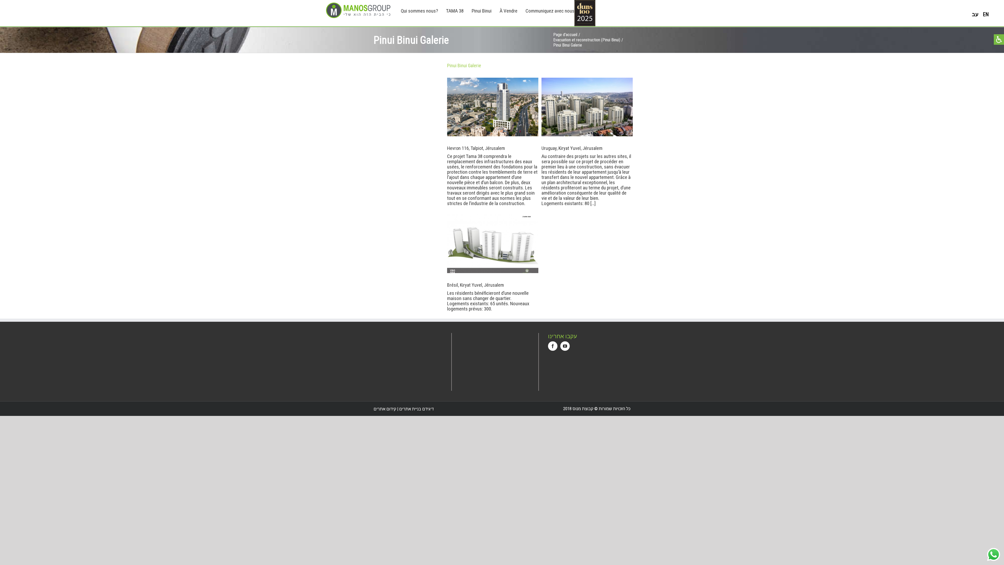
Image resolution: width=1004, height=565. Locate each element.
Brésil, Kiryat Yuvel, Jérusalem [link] (447, 244)
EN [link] (986, 14)
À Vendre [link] (508, 11)
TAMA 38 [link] (455, 11)
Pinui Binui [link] (482, 11)
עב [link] (975, 14)
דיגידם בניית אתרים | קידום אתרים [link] (404, 408)
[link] (358, 10)
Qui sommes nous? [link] (419, 11)
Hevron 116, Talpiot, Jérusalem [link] (447, 107)
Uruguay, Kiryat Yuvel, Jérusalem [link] (541, 107)
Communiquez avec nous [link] (550, 11)
